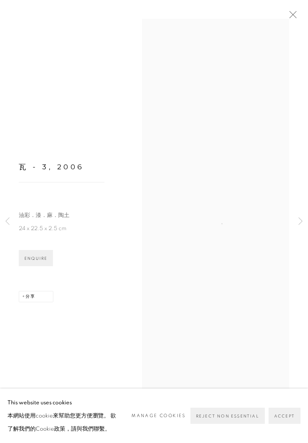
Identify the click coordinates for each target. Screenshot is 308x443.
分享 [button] (30, 296)
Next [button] (300, 221)
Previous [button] (7, 221)
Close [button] (291, 17)
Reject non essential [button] (227, 416)
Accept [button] (284, 416)
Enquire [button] (35, 258)
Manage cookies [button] (158, 415)
